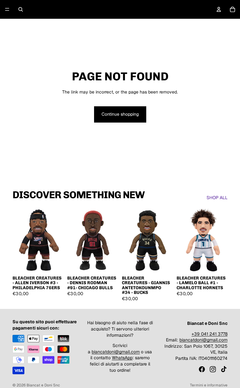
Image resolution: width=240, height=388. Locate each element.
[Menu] (7, 9)
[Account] (219, 9)
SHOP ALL (217, 197)
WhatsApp (122, 357)
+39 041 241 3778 (210, 334)
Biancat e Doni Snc (43, 385)
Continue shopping (120, 114)
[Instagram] (213, 369)
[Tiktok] (224, 369)
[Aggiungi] (53, 262)
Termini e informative (209, 385)
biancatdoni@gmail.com (116, 352)
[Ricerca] (21, 9)
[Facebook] (202, 369)
